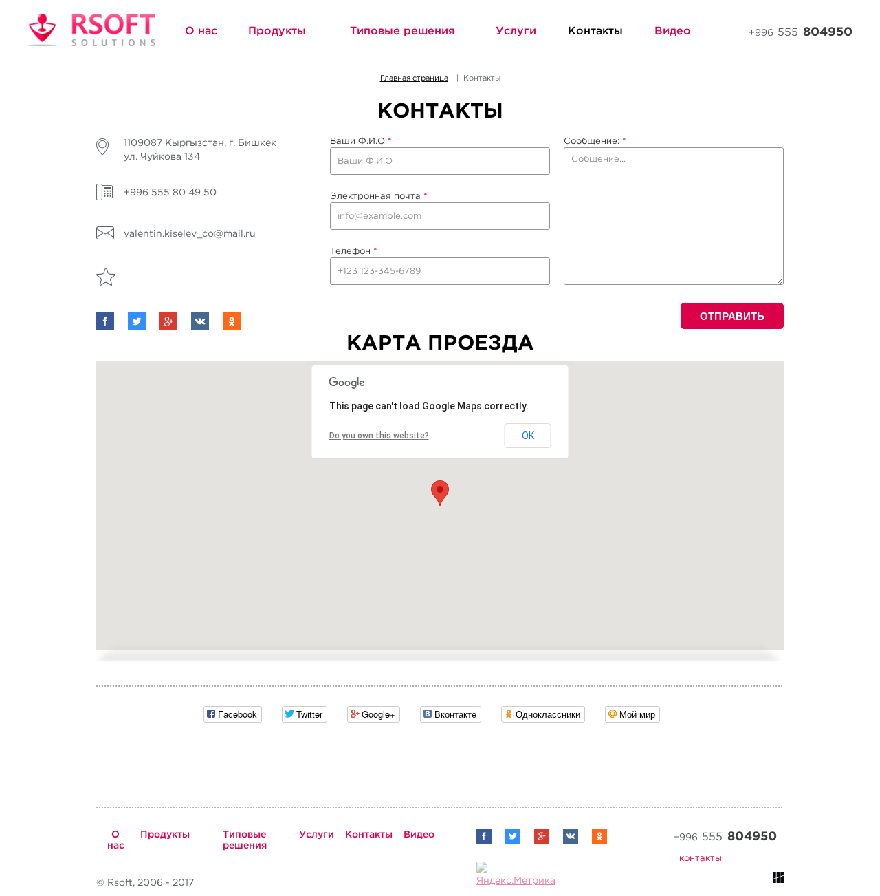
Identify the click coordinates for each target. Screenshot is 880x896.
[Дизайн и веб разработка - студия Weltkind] (778, 880)
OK (528, 435)
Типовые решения (402, 30)
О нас (201, 30)
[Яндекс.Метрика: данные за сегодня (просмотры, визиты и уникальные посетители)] (516, 875)
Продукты (277, 30)
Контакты (595, 30)
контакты (700, 858)
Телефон (353, 251)
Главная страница (414, 78)
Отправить (732, 316)
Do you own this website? (379, 435)
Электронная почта (379, 196)
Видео (672, 30)
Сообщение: (595, 141)
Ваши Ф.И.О (361, 141)
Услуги (516, 30)
